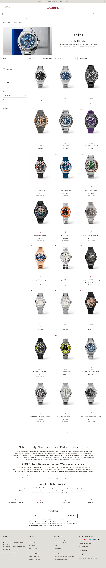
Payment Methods (33, 556)
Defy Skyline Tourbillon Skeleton (40, 281)
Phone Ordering (32, 548)
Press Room (57, 551)
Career (56, 545)
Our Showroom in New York (11, 552)
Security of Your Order (34, 559)
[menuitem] (93, 13)
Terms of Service (58, 562)
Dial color (5, 104)
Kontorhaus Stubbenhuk (60, 542)
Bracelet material (8, 99)
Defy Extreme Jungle (91, 190)
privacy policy (58, 525)
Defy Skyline (40, 100)
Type (4, 73)
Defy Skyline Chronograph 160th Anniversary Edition (90, 281)
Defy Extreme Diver (40, 190)
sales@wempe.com (57, 523)
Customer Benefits (33, 542)
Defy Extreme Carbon (91, 100)
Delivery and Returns (34, 553)
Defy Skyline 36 (40, 326)
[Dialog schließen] (104, 2)
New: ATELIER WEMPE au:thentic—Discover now (53, 1)
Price (4, 91)
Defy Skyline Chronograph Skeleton (91, 371)
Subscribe (72, 515)
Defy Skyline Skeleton (90, 326)
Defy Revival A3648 (65, 235)
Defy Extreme (40, 145)
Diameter (5, 108)
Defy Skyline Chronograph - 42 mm (66, 416)
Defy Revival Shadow (66, 371)
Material (5, 113)
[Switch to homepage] (53, 8)
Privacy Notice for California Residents (65, 556)
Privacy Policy (58, 553)
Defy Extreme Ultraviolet (91, 145)
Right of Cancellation (34, 551)
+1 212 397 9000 (8, 540)
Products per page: (47, 58)
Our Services (32, 540)
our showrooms (35, 490)
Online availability (8, 65)
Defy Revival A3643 (65, 281)
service (54, 490)
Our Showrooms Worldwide (11, 555)
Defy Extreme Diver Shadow (40, 371)
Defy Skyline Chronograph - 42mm (91, 235)
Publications (57, 548)
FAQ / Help (31, 545)
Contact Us (6, 549)
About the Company (59, 540)
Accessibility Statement (60, 559)
